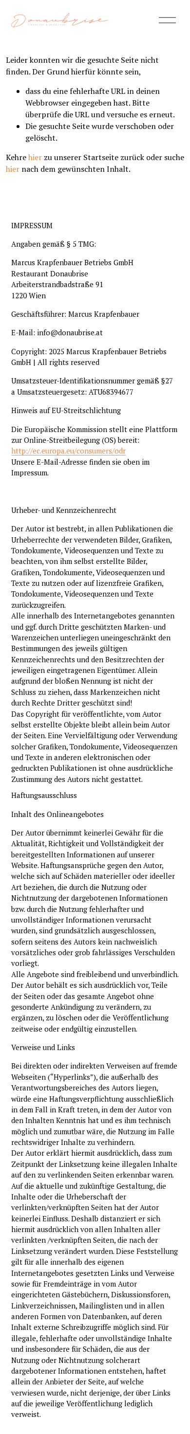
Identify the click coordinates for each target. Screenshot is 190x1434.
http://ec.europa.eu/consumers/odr (68, 450)
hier (35, 157)
